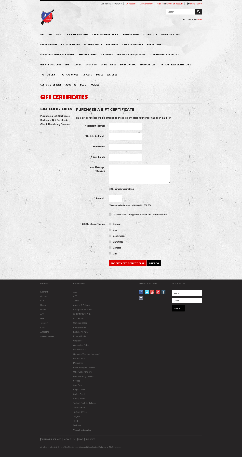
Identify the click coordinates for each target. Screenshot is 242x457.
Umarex (43, 305)
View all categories (82, 429)
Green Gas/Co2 (155, 44)
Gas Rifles (112, 44)
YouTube (152, 292)
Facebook (141, 292)
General (116, 247)
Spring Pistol (128, 64)
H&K (42, 318)
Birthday (116, 223)
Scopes (77, 64)
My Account (131, 3)
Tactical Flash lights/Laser (176, 64)
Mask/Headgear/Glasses (131, 54)
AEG (42, 34)
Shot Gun (91, 64)
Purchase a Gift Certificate (55, 116)
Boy (114, 229)
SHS (42, 300)
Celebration (118, 235)
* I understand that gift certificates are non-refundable (139, 214)
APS (42, 313)
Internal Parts (88, 54)
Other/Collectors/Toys (164, 54)
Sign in (160, 3)
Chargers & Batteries (105, 34)
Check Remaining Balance (55, 124)
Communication (170, 34)
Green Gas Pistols (132, 44)
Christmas (117, 241)
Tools (99, 74)
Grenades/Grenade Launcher (57, 54)
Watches (112, 74)
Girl (114, 253)
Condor (43, 296)
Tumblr (163, 292)
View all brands (47, 336)
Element (44, 291)
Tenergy (44, 322)
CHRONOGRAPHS (130, 34)
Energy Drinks (48, 44)
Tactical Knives (69, 74)
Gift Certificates (146, 3)
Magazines (107, 54)
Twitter (147, 292)
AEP (50, 34)
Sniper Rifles (108, 64)
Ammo (59, 34)
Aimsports (44, 331)
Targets (87, 74)
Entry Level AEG (70, 44)
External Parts (93, 44)
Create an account (174, 3)
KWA (42, 327)
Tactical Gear (48, 74)
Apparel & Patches (77, 34)
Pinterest (158, 292)
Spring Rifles (148, 64)
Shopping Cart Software (96, 447)
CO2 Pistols (150, 34)
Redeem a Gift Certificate (54, 120)
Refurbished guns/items (54, 64)
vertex (43, 309)
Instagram (141, 298)
